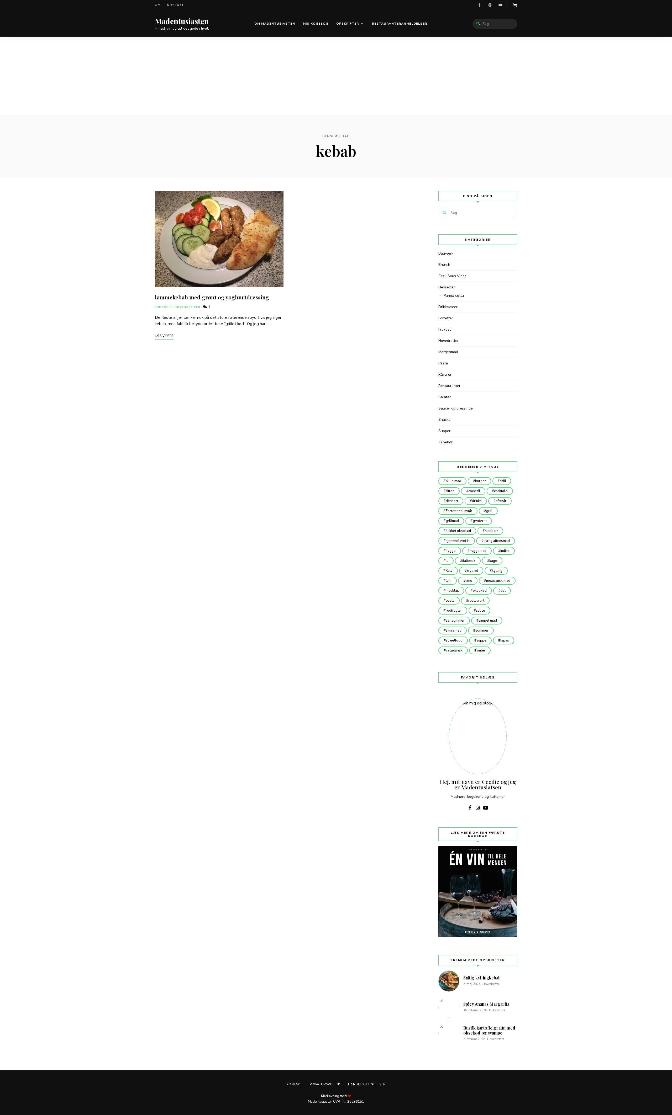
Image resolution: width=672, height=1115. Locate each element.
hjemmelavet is (458, 540)
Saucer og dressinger (456, 408)
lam (449, 580)
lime (468, 580)
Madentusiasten (182, 21)
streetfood (454, 640)
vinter (480, 650)
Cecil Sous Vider (452, 275)
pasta (450, 600)
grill (489, 511)
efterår (501, 501)
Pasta (443, 363)
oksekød (480, 590)
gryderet (480, 521)
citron (450, 491)
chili (503, 481)
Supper (444, 430)
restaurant (476, 600)
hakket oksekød (458, 531)
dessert (452, 501)
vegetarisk (454, 650)
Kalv (449, 570)
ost (503, 590)
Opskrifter (347, 23)
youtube (500, 5)
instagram (490, 5)
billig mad (453, 481)
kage (493, 560)
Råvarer (445, 374)
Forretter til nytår (459, 511)
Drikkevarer (448, 306)
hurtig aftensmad (497, 540)
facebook (479, 5)
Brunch (444, 264)
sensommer (455, 620)
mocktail (452, 590)
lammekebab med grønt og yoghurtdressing (212, 297)
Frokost (163, 307)
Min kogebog (315, 23)
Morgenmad (448, 351)
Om (158, 5)
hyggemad (478, 550)
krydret (472, 570)
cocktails (501, 491)
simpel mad (488, 620)
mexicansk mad (498, 580)
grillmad (452, 521)
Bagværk (445, 253)
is (447, 560)
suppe (481, 640)
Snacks (444, 419)
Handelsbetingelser (367, 1084)
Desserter (446, 287)
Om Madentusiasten (274, 23)
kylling (497, 570)
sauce (480, 610)
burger (480, 481)
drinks (477, 501)
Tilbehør (445, 442)
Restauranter (449, 385)
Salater (444, 397)
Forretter (445, 318)
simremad (453, 630)
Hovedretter (187, 307)
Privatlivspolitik (325, 1084)
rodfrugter (454, 610)
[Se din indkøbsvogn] (515, 5)
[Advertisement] (336, 76)
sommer (482, 630)
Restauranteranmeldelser (399, 23)
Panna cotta (454, 295)
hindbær (491, 531)
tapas (504, 640)
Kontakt (175, 5)
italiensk (468, 560)
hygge (451, 550)
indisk (505, 550)
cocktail (474, 491)
